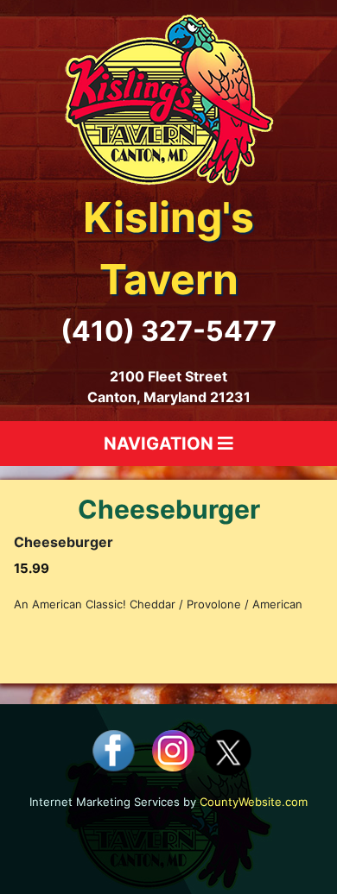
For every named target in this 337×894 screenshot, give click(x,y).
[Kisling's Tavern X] (228, 750)
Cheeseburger (169, 509)
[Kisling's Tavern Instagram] (172, 750)
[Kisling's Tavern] (169, 98)
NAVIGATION (161, 443)
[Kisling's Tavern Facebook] (113, 750)
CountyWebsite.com (254, 802)
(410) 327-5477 (168, 331)
